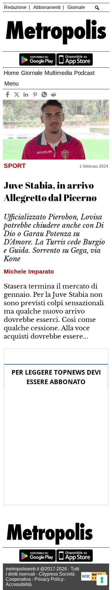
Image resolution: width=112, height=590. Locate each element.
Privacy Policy (48, 579)
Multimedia (58, 73)
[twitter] (16, 94)
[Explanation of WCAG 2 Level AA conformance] (93, 579)
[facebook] (7, 94)
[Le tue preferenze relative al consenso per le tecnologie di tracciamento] (101, 579)
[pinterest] (35, 94)
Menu (11, 83)
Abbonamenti (47, 7)
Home (11, 73)
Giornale (76, 7)
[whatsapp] (44, 94)
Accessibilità (19, 584)
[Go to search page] (97, 8)
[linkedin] (26, 94)
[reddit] (53, 94)
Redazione (15, 7)
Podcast (84, 73)
